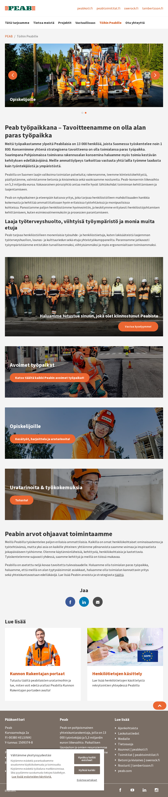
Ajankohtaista (128, 728)
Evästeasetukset (87, 780)
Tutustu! (21, 500)
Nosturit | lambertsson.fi (135, 765)
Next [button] (155, 75)
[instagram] (156, 790)
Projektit (65, 23)
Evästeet (10, 790)
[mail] (98, 602)
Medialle (124, 739)
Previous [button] (12, 75)
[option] (84, 75)
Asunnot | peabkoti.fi (133, 749)
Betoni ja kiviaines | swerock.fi (139, 760)
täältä (119, 575)
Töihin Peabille (110, 23)
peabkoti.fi (85, 8)
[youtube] (132, 790)
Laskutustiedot (128, 733)
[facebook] (70, 602)
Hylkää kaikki (87, 770)
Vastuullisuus (85, 23)
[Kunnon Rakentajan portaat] (43, 664)
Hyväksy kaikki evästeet (87, 759)
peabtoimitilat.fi (108, 8)
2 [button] (85, 113)
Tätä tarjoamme (17, 23)
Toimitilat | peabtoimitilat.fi (138, 755)
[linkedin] (84, 602)
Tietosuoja (125, 744)
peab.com (125, 771)
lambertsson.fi (152, 8)
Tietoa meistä (43, 23)
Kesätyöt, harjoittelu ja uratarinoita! (42, 439)
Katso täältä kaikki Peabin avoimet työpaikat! (49, 378)
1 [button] (82, 113)
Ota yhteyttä (135, 23)
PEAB (9, 36)
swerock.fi (131, 8)
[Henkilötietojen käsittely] (125, 664)
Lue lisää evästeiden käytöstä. (32, 777)
